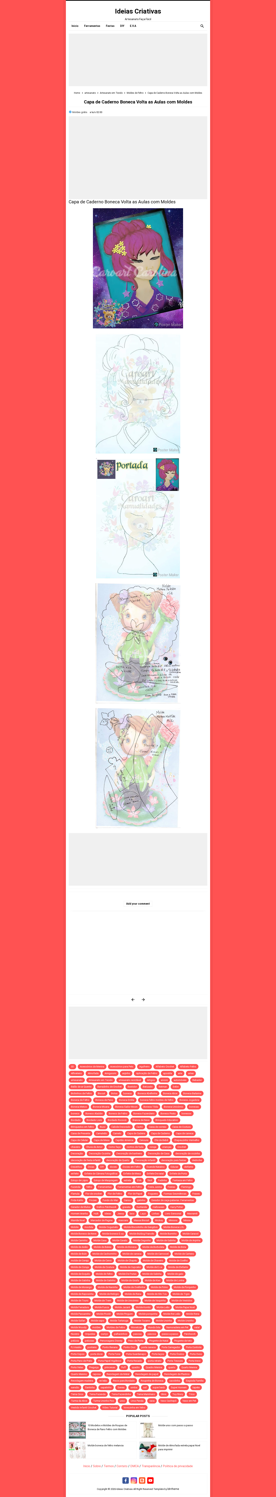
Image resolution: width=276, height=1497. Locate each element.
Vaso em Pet (189, 1400)
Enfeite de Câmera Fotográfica (100, 1173)
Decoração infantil (145, 1160)
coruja (152, 1147)
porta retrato (154, 1360)
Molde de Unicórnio (128, 1300)
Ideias (108, 1213)
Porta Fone (114, 1354)
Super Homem (179, 1387)
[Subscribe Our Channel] (150, 1480)
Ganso (127, 1200)
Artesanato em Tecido (101, 1080)
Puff (123, 1367)
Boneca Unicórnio (173, 1106)
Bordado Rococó (117, 1120)
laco (132, 1213)
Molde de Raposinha (82, 1294)
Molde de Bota (178, 1247)
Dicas (91, 1166)
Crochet (181, 1147)
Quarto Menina (189, 1367)
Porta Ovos (196, 1354)
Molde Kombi (143, 1307)
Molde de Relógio (109, 1294)
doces (113, 1166)
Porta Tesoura (175, 1360)
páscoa (152, 1334)
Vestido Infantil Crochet (83, 1407)
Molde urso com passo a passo (175, 1425)
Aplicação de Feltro (146, 1073)
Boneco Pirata (168, 1113)
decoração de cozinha (187, 1153)
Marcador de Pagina (101, 1220)
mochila (88, 1227)
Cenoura (143, 1140)
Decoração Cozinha (99, 1153)
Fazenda (75, 1187)
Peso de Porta (135, 1340)
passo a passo (170, 1334)
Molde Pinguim (125, 1313)
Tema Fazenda (97, 1394)
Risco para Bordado (124, 1380)
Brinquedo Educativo (166, 1120)
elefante (188, 1166)
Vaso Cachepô (168, 1400)
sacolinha (174, 1380)
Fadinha (162, 1180)
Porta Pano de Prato (81, 1360)
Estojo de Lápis (79, 1180)
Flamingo (186, 1187)
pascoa (137, 1334)
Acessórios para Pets (121, 1066)
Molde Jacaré (122, 1307)
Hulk (96, 1213)
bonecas (194, 1106)
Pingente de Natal (158, 1340)
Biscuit (101, 1093)
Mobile (74, 1227)
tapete (196, 1387)
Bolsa (114, 1093)
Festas (171, 1187)
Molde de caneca (132, 1253)
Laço (143, 1213)
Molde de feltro (104, 1273)
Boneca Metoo (79, 1106)
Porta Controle (193, 1347)
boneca (127, 1093)
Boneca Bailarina (192, 1093)
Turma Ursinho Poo (103, 1400)
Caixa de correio (157, 1126)
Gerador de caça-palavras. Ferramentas (172, 1200)
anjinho (126, 1073)
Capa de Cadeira (136, 1133)
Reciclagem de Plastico (177, 1374)
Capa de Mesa (101, 1140)
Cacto (139, 1126)
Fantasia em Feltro (183, 1180)
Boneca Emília (126, 1100)
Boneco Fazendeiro (144, 1113)
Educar (174, 1166)
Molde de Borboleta (153, 1247)
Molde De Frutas (127, 1273)
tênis (163, 1394)
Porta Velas (77, 1367)
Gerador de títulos (80, 1207)
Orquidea (90, 1334)
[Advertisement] (138, 60)
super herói (159, 1387)
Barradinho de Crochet (109, 1086)
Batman (163, 1086)
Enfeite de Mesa (132, 1173)
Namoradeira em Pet (177, 1327)
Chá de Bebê (161, 1140)
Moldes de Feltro (116, 1327)
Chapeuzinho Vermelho (186, 1140)
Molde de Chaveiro (153, 1260)
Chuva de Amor (94, 1147)
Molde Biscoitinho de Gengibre (141, 1227)
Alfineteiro (76, 1073)
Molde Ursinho (186, 1320)
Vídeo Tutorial (110, 1407)
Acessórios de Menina (92, 1066)
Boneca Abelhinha (147, 1093)
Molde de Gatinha (80, 1280)
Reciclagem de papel (146, 1374)
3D (72, 1066)
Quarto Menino (79, 1374)
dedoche (197, 1160)
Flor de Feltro (115, 1193)
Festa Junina (155, 1187)
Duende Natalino (156, 1166)
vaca (152, 1400)
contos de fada (135, 1147)
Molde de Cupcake (130, 1267)
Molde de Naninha (108, 1287)
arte (180, 1073)
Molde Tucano (142, 1320)
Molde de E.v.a (154, 1267)
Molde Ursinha (164, 1320)
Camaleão (101, 1133)
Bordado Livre (94, 1120)
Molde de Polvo (159, 1287)
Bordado (76, 1120)
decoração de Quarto (117, 1160)
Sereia (121, 1387)
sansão (75, 1387)
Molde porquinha (148, 1313)
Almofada (93, 1073)
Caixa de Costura (181, 1126)
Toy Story (177, 1394)
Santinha (90, 1387)
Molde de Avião (79, 1247)
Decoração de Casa (158, 1153)
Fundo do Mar (110, 1200)
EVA (139, 1180)
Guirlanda (141, 1207)
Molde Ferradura (80, 1307)
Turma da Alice (79, 1400)
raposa (97, 1374)
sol (145, 1387)
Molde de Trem (102, 1300)
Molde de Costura (104, 1267)
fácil (149, 1180)
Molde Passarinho (80, 1313)
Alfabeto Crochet (165, 1066)
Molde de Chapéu (127, 1260)
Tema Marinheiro (146, 1394)
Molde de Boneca (126, 1247)
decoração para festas (173, 1160)
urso (122, 1400)
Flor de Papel (135, 1193)
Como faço (115, 1147)
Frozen (93, 1200)
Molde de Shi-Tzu (157, 1294)
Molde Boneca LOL (174, 1227)
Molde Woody (78, 1327)
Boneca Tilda (150, 1106)
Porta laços (158, 1354)
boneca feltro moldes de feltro (156, 1100)
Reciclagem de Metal (118, 1374)
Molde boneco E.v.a (113, 1233)
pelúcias (89, 1340)
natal (197, 1327)
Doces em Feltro (132, 1166)
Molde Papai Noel (185, 1307)
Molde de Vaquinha (155, 1300)
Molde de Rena (133, 1294)
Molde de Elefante (178, 1267)
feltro (89, 1187)
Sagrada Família (195, 1380)
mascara (123, 1220)
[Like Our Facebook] (125, 1480)
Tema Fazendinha (121, 1394)
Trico (192, 1394)
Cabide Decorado (120, 1126)
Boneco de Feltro (118, 1113)
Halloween (158, 1207)
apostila (167, 1073)
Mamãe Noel (78, 1220)
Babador (197, 1080)
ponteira (92, 1347)
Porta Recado (134, 1360)
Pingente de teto (183, 1340)
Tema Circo (77, 1394)
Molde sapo (97, 1320)
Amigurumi (110, 1073)
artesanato (77, 1080)
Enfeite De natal (155, 1173)
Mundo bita (154, 1327)
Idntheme (173, 1488)
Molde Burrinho (168, 1233)
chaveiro (75, 1147)
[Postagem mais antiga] (143, 999)
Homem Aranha (79, 1213)
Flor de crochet (93, 1193)
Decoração (77, 1153)
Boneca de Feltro (80, 1100)
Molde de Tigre (181, 1294)
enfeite (74, 1173)
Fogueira (153, 1193)
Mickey (159, 1220)
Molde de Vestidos (182, 1300)
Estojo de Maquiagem (106, 1180)
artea (191, 1073)
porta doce (96, 1354)
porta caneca (148, 1347)
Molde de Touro (79, 1300)
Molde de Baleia (102, 1247)
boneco (75, 1113)
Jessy (120, 1213)
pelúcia (75, 1340)
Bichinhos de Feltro (81, 1093)
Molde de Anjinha (191, 1240)
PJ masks (76, 1347)
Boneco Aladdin (94, 1113)
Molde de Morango (81, 1287)
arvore (164, 1080)
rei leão (103, 1380)
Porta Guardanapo (136, 1354)
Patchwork (190, 1334)
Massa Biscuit (141, 1220)
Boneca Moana (101, 1106)
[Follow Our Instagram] (133, 1480)
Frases (196, 1193)
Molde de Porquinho (185, 1287)
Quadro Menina (154, 1367)
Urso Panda (137, 1400)
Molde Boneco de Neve (83, 1233)
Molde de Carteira (184, 1253)
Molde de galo (175, 1273)
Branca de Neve (141, 1120)
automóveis (180, 1080)
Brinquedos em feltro (82, 1126)
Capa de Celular (79, 1140)
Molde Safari (78, 1320)
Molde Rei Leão (171, 1313)
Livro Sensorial (173, 1213)
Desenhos (76, 1166)
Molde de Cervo (103, 1260)
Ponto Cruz (129, 1347)
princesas (110, 1367)
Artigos (151, 1080)
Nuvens (75, 1334)
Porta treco (195, 1360)
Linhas (155, 1213)
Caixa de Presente (80, 1133)
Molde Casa (100, 1240)
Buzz (102, 1126)
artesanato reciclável (130, 1080)
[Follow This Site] (142, 1480)
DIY (102, 1166)
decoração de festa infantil (85, 1160)
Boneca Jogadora (189, 1100)
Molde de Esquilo (80, 1273)
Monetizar (136, 1327)
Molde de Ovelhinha (134, 1287)
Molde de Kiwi (152, 1280)
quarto (171, 1367)
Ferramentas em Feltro (130, 1187)
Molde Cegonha (142, 1240)
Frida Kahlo (77, 1200)
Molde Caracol (190, 1233)
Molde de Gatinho (105, 1280)
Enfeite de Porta (178, 1173)
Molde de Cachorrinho (105, 1253)
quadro (136, 1367)
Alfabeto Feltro (188, 1066)
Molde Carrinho (79, 1240)
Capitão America (124, 1140)
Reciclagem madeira (82, 1380)
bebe (176, 1086)
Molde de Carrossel (158, 1253)
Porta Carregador (171, 1347)
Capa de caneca (184, 1133)
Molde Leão (163, 1307)
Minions (173, 1220)
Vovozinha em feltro (134, 1407)
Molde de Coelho (178, 1260)
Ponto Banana (110, 1347)
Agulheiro (144, 1066)
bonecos (186, 1113)
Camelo (117, 1133)
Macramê (192, 1213)
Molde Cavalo (119, 1240)
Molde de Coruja (80, 1267)
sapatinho (106, 1387)
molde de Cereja (80, 1260)
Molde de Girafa (130, 1280)
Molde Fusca (102, 1307)
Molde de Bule (79, 1253)
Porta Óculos (177, 1354)
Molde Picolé (104, 1313)
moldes (96, 1327)
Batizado (148, 1086)
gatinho (141, 1200)
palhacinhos (120, 1334)
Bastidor (132, 1086)
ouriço (104, 1334)
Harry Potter (176, 1207)
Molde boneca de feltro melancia (106, 1445)
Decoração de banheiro (129, 1153)
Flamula (75, 1193)
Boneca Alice (170, 1093)
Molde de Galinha (166, 1240)
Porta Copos (77, 1354)
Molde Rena (192, 1313)
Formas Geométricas (175, 1193)
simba (133, 1387)
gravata (126, 1207)
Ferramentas (105, 1187)
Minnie (187, 1220)
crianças (166, 1147)
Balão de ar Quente (81, 1086)
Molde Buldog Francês (142, 1233)
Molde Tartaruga (119, 1320)
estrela (127, 1180)
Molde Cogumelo (108, 1227)
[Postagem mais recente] (133, 999)
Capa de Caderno (160, 1133)
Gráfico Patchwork (106, 1207)
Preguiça (94, 1367)
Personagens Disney (111, 1340)
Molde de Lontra (175, 1280)
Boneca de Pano (104, 1100)
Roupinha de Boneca (152, 1380)
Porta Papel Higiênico (109, 1360)
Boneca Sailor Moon (126, 1106)
